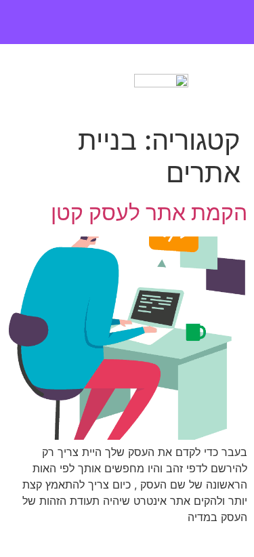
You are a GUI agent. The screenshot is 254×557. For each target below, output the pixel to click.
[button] (72, 83)
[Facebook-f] (153, 23)
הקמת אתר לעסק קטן (149, 212)
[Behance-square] (100, 23)
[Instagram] (127, 23)
